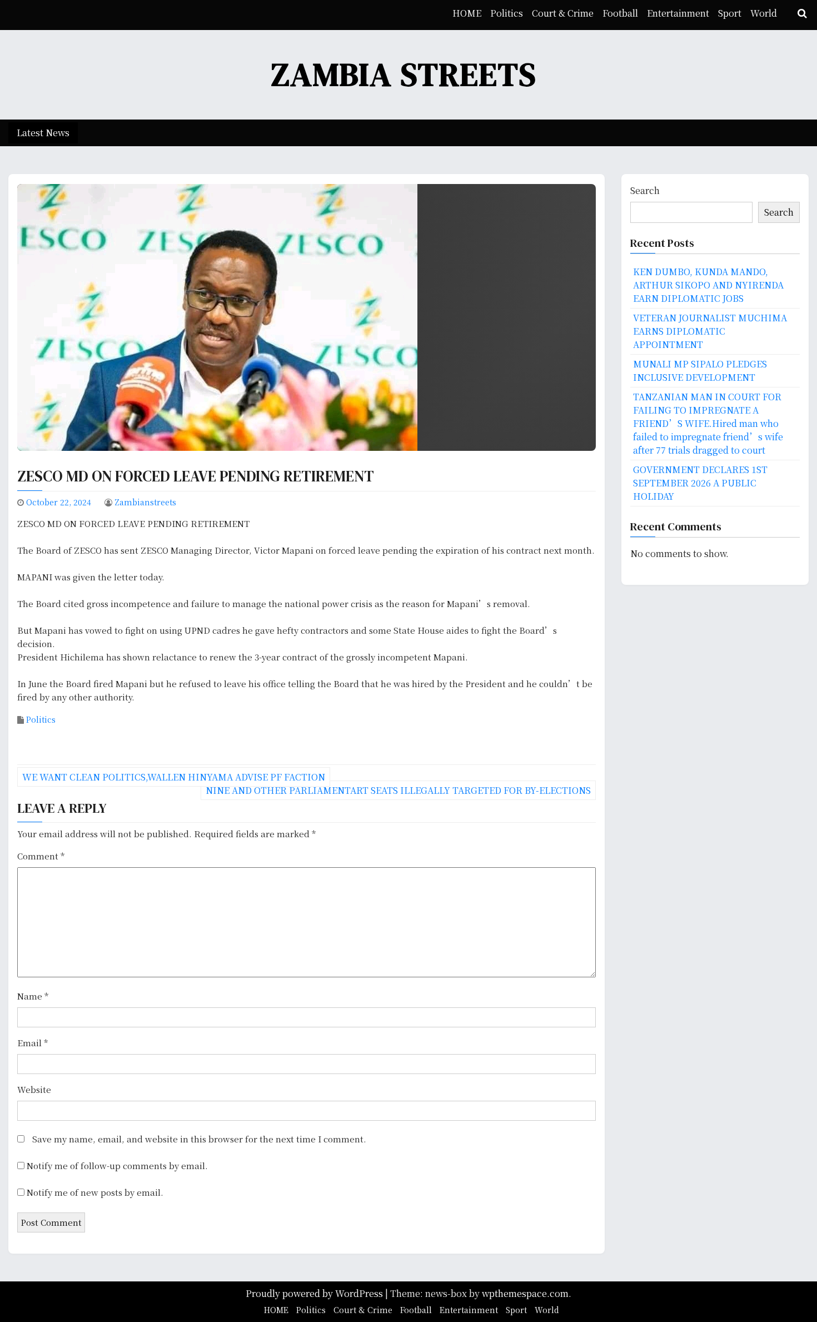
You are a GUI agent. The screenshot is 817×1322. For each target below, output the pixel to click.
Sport (729, 13)
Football (620, 13)
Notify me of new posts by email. (95, 1192)
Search (645, 190)
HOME (466, 13)
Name (32, 996)
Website (34, 1089)
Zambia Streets (404, 74)
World (763, 13)
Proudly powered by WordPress (315, 1293)
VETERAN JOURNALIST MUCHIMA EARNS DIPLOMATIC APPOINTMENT (710, 331)
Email (32, 1042)
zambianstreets (145, 502)
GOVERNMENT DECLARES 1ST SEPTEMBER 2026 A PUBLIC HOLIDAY (700, 483)
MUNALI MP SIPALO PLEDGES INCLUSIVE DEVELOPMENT (700, 370)
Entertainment (678, 13)
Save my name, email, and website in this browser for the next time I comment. (199, 1139)
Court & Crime (563, 13)
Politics (506, 13)
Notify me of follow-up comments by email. (117, 1165)
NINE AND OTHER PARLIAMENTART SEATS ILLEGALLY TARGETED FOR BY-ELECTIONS (398, 790)
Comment (40, 856)
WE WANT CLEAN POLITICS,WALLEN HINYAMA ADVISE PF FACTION (173, 777)
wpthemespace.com (525, 1293)
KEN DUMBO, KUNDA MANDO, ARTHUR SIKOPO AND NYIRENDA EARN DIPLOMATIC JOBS (708, 285)
